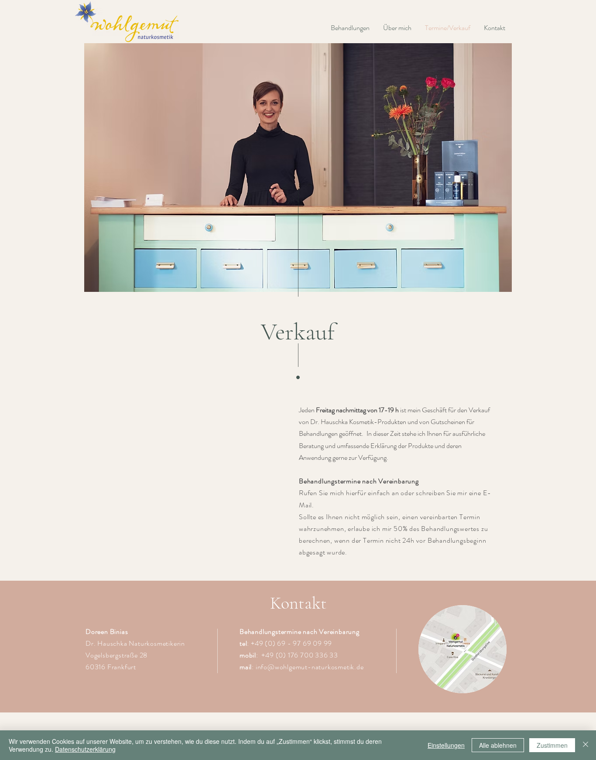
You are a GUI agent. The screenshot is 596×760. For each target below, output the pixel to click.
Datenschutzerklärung (85, 749)
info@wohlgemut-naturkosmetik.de (310, 667)
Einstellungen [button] (446, 745)
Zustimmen (552, 745)
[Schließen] (585, 745)
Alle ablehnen (498, 745)
